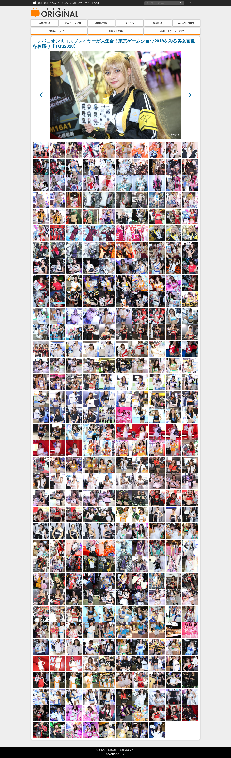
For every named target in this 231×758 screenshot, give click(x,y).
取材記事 (158, 22)
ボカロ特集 (101, 22)
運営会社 (112, 750)
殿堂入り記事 (115, 31)
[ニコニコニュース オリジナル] (55, 13)
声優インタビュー (58, 31)
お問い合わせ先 (127, 750)
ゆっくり (129, 22)
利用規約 (100, 750)
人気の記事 (45, 22)
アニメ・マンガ (73, 22)
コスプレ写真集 (186, 22)
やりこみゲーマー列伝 (172, 31)
